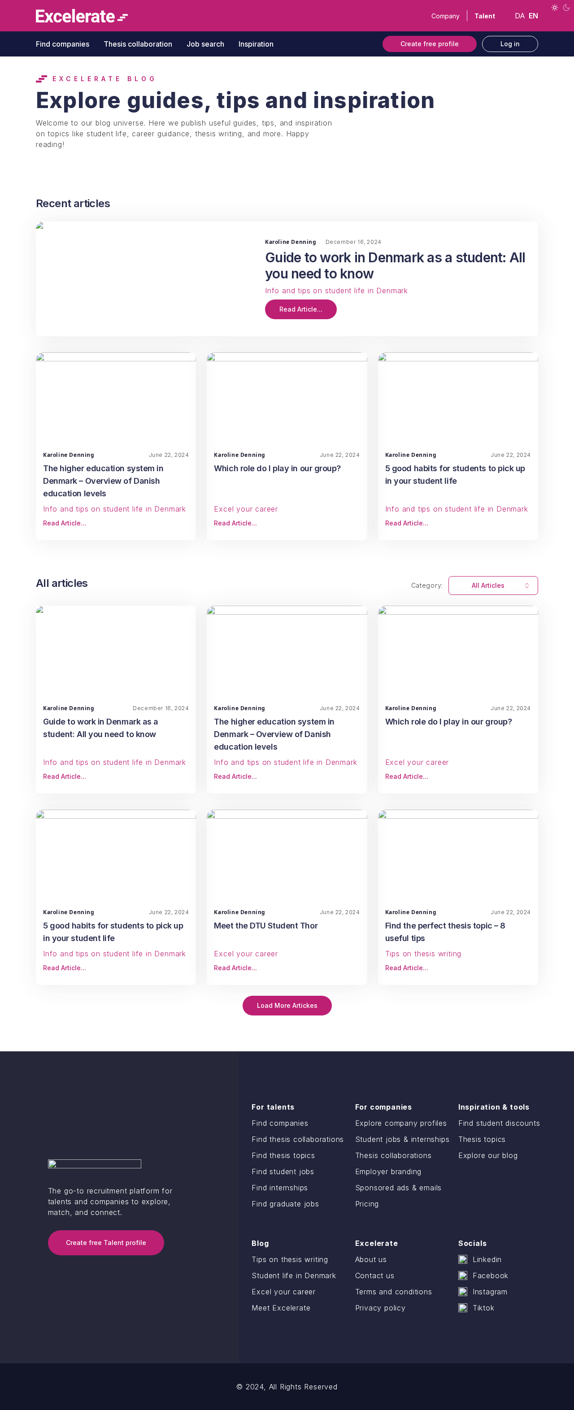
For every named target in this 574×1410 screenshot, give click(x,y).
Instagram (490, 1291)
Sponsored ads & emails (398, 1187)
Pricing (367, 1203)
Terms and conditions (393, 1291)
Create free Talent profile (106, 1242)
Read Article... (300, 309)
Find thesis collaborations (298, 1139)
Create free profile (429, 44)
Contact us (375, 1275)
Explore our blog (488, 1155)
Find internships (280, 1187)
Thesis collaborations (393, 1155)
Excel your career (246, 508)
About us (371, 1259)
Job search (205, 43)
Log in (510, 44)
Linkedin (487, 1259)
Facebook (491, 1275)
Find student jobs (283, 1171)
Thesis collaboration (138, 43)
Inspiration (256, 43)
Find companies (62, 43)
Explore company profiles (401, 1123)
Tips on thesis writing (423, 953)
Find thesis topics (283, 1155)
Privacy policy (380, 1307)
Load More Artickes (287, 1005)
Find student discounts (499, 1123)
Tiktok (484, 1307)
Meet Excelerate (281, 1307)
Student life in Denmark (294, 1275)
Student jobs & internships (402, 1139)
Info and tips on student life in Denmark (336, 290)
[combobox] (493, 585)
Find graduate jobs (285, 1203)
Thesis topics (482, 1139)
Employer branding (388, 1171)
